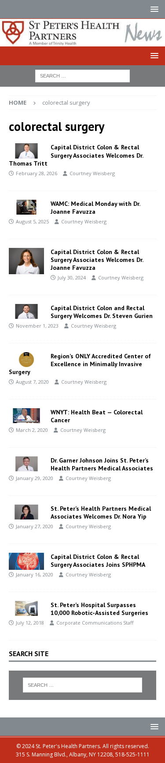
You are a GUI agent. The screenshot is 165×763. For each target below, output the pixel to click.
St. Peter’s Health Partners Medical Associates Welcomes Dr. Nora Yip (101, 512)
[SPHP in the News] (26, 207)
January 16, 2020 (34, 574)
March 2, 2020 (32, 430)
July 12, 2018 (30, 622)
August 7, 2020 (32, 381)
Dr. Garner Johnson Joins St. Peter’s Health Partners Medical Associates (102, 464)
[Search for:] (82, 75)
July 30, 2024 (72, 277)
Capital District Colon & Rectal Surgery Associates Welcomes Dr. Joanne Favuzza (97, 260)
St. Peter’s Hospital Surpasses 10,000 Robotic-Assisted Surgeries (99, 609)
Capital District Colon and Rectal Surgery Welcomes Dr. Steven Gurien (102, 312)
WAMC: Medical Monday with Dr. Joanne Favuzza (95, 207)
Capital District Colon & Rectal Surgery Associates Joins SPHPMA (98, 561)
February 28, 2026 (36, 173)
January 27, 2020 (34, 526)
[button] (153, 9)
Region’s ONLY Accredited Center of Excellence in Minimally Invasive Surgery (80, 364)
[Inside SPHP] (26, 150)
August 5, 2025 (32, 221)
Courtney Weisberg (92, 173)
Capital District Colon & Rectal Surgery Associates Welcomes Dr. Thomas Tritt (76, 155)
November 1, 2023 (37, 325)
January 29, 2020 (34, 478)
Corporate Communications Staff (94, 622)
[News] (26, 359)
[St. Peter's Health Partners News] (82, 41)
